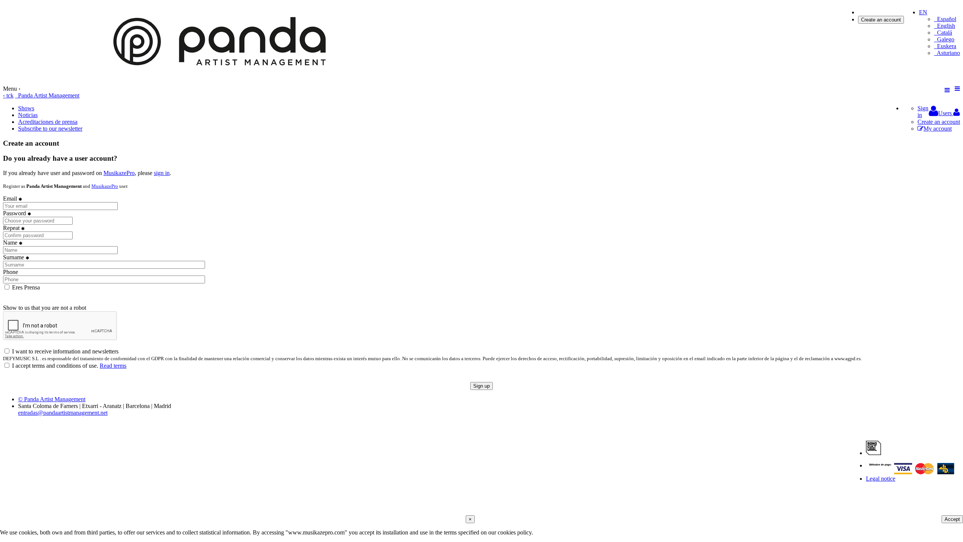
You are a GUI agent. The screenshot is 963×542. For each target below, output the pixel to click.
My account (938, 128)
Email (10, 198)
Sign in (866, 12)
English (944, 26)
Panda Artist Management (47, 95)
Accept (952, 519)
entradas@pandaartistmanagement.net (63, 413)
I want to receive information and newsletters (64, 351)
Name (11, 242)
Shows (26, 108)
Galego (944, 39)
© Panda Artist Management (51, 399)
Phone (10, 272)
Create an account (881, 20)
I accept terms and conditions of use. (68, 365)
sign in (162, 173)
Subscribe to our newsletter (50, 128)
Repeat (12, 228)
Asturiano (947, 53)
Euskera (945, 46)
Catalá (943, 32)
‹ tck (8, 95)
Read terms (113, 365)
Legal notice (880, 478)
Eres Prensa (25, 287)
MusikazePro (119, 173)
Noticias (28, 115)
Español (945, 19)
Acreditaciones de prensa (47, 122)
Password (15, 213)
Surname (14, 257)
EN (923, 12)
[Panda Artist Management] (223, 82)
